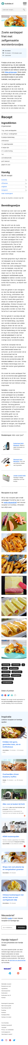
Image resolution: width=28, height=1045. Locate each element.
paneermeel (6, 672)
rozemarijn (6, 675)
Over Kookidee (5, 1022)
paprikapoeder (17, 672)
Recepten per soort (6, 986)
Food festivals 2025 (6, 1008)
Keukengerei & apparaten (7, 1003)
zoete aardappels (8, 679)
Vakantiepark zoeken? (6, 1034)
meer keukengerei (7, 193)
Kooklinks (3, 1012)
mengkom (4, 190)
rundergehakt (16, 675)
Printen (15, 695)
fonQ (18, 973)
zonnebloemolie (7, 682)
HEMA (20, 968)
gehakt (5, 668)
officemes (4, 183)
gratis (10, 918)
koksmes (4, 180)
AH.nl (10, 973)
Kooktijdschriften (5, 1014)
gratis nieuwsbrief (10, 502)
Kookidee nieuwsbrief (6, 1025)
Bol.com (7, 968)
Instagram (6, 1040)
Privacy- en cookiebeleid (7, 1029)
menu (24, 4)
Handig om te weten (6, 1017)
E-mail (12, 695)
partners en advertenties (17, 960)
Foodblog (3, 1010)
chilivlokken (16, 664)
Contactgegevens (5, 1032)
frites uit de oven (11, 72)
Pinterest (5, 695)
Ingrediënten (4, 988)
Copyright (3, 1027)
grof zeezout (13, 668)
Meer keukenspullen (6, 1005)
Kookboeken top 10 (6, 995)
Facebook (2, 695)
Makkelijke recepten (6, 984)
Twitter (8, 695)
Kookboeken (4, 993)
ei (23, 664)
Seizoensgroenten (5, 990)
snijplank (4, 186)
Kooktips (3, 997)
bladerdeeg (6, 664)
